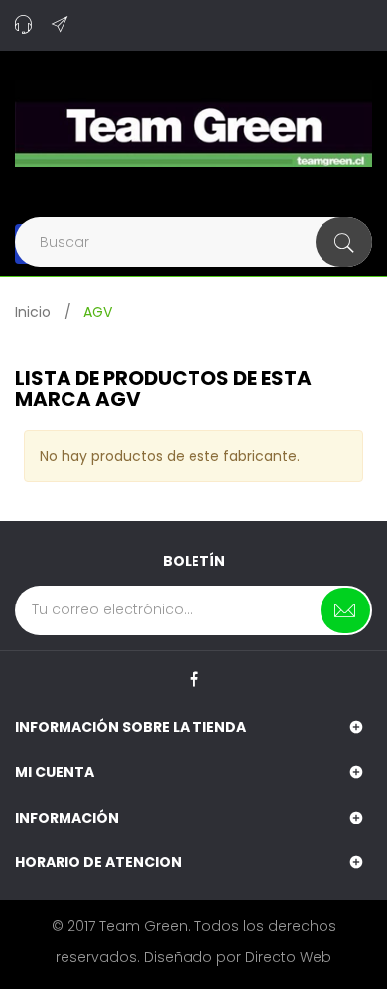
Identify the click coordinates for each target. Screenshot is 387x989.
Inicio (33, 312)
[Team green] (193, 124)
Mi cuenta (54, 772)
